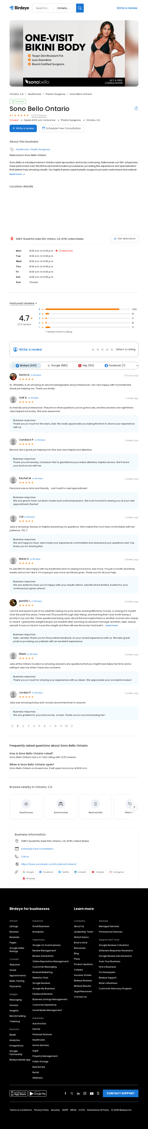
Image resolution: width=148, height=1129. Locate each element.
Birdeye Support (108, 977)
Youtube (99, 872)
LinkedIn (82, 872)
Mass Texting (17, 980)
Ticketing (15, 1021)
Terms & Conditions (21, 1109)
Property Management (45, 1056)
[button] (71, 726)
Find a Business (107, 966)
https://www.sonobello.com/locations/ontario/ (49, 864)
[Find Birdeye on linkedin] (78, 1093)
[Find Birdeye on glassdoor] (98, 1093)
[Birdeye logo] (20, 8)
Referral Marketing (42, 972)
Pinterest (30, 878)
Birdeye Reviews (83, 980)
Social (13, 970)
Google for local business (46, 945)
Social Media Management (47, 1010)
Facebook (48, 872)
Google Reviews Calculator (114, 945)
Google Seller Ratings (17, 949)
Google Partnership (16, 1052)
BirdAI (13, 1034)
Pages (13, 942)
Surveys (14, 1005)
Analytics (15, 1040)
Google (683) (59, 365)
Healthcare (34, 94)
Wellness (37, 1077)
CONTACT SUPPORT (121, 1093)
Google (30, 872)
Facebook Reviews (42, 993)
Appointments (18, 975)
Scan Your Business (109, 961)
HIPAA (73, 1109)
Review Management (44, 950)
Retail (35, 1072)
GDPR (65, 1109)
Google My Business (43, 988)
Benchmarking (18, 1015)
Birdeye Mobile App (20, 1059)
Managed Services (109, 926)
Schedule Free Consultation (63, 128)
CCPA (82, 1109)
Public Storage (40, 1061)
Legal (35, 1050)
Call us (25, 856)
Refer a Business (108, 983)
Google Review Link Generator (115, 955)
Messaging (16, 999)
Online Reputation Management (50, 961)
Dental (36, 1029)
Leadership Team (83, 931)
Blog (76, 953)
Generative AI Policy (98, 1109)
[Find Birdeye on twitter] (72, 1093)
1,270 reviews (39, 115)
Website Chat (40, 977)
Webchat (15, 964)
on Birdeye (36, 375)
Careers (78, 969)
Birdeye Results (82, 985)
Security (55, 1109)
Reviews (14, 931)
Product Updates (83, 964)
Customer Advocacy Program (115, 988)
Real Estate (38, 1066)
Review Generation (43, 955)
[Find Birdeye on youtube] (91, 1093)
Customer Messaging (44, 966)
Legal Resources (83, 991)
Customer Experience (44, 1004)
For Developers (107, 972)
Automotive (39, 1023)
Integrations (16, 1045)
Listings (14, 926)
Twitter (65, 872)
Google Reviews (41, 983)
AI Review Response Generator (116, 950)
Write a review (127, 8)
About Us (79, 926)
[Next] (134, 807)
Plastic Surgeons (55, 94)
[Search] (80, 8)
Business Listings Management (50, 999)
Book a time (80, 942)
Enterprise (38, 931)
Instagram (118, 872)
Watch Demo (81, 937)
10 (66, 726)
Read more (16, 174)
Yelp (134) (88, 365)
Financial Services (42, 1034)
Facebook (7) (117, 365)
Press (77, 958)
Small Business (40, 926)
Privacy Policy (41, 1109)
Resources (80, 948)
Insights (14, 1010)
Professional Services (110, 931)
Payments (15, 986)
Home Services (40, 1045)
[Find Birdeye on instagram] (84, 1093)
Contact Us (80, 996)
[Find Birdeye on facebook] (65, 1093)
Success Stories (83, 975)
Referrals (14, 937)
